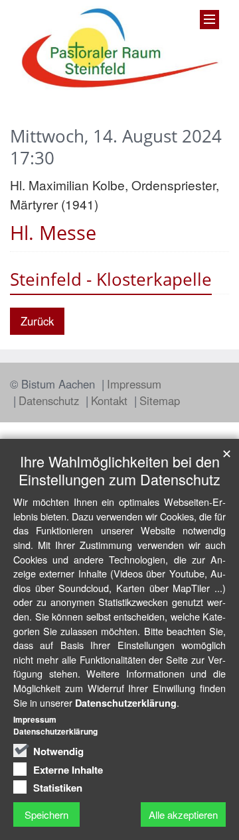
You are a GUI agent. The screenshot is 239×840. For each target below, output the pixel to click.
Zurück (37, 321)
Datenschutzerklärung (126, 702)
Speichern (46, 814)
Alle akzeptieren (183, 814)
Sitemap (159, 400)
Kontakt (111, 400)
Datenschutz (50, 400)
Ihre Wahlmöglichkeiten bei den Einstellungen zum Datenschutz (119, 470)
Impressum (134, 384)
